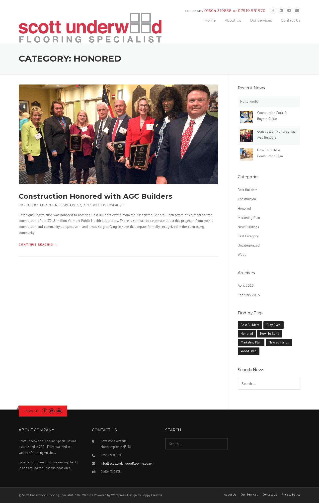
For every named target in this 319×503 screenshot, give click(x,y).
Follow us (30, 411)
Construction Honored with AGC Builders (95, 196)
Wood (242, 254)
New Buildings (248, 227)
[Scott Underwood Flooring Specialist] (90, 27)
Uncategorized (249, 245)
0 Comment (114, 205)
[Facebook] (273, 10)
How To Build (269, 334)
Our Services (261, 20)
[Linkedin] (281, 10)
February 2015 (249, 295)
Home (210, 20)
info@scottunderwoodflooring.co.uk (126, 463)
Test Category (248, 236)
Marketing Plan (249, 217)
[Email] (297, 10)
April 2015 (246, 285)
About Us (233, 20)
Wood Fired (248, 351)
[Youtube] (289, 10)
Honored (244, 208)
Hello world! (249, 101)
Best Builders (247, 189)
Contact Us (290, 20)
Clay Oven (273, 325)
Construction (247, 199)
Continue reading (38, 244)
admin (45, 205)
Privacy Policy (291, 494)
